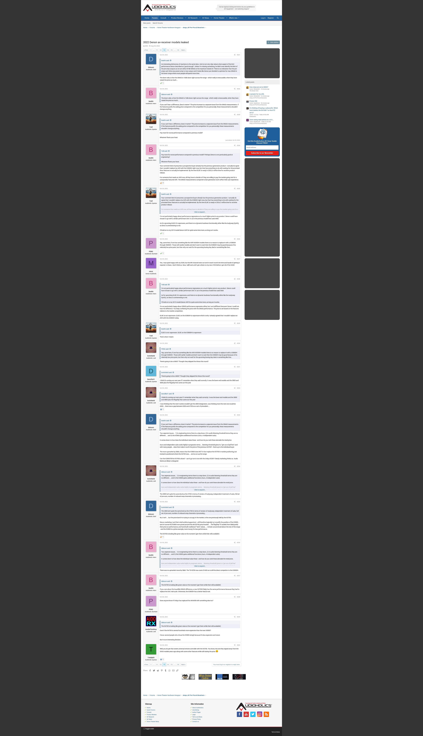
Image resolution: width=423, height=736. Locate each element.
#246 (238, 239)
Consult (163, 18)
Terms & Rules (276, 732)
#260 (238, 645)
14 (168, 50)
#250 (238, 343)
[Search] (278, 18)
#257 (238, 575)
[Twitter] (253, 716)
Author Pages (196, 712)
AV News (205, 18)
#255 (238, 501)
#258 (238, 597)
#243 (238, 114)
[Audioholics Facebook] (239, 716)
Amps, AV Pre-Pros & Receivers (258, 98)
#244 (238, 145)
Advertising (195, 710)
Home (147, 18)
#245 (238, 188)
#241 (238, 55)
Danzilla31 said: (166, 394)
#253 (238, 415)
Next (183, 50)
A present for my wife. (257, 94)
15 (171, 50)
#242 (238, 89)
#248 (238, 279)
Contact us (195, 721)
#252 (238, 388)
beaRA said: (165, 60)
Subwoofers (253, 116)
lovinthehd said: (166, 372)
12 (160, 50)
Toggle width (149, 729)
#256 (238, 542)
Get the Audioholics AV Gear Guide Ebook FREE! (262, 142)
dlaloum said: (165, 94)
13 (164, 50)
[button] (169, 18)
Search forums (158, 23)
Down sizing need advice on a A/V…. (262, 120)
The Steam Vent (254, 91)
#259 (238, 617)
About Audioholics (197, 707)
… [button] (153, 50)
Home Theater (219, 18)
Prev (146, 50)
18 (178, 50)
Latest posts (250, 82)
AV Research (192, 18)
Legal (194, 714)
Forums (155, 18)
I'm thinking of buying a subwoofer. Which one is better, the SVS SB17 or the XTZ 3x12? (264, 110)
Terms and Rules (197, 717)
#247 (238, 259)
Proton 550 (253, 101)
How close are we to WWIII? (259, 87)
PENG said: (165, 349)
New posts (146, 23)
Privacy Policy (196, 719)
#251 (238, 367)
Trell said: (164, 151)
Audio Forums (151, 710)
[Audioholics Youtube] (246, 716)
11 (157, 50)
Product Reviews (177, 18)
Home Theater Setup (153, 721)
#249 (238, 323)
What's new (233, 18)
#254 (238, 466)
